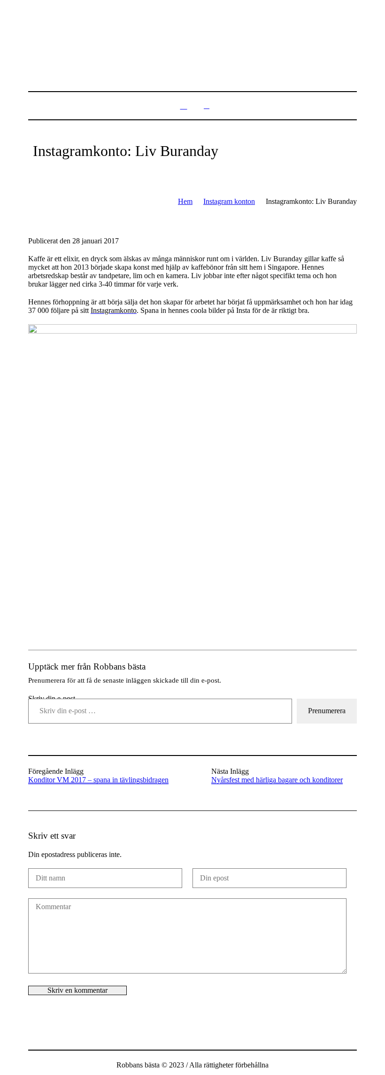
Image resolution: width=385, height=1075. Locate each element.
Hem (185, 201)
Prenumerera (327, 711)
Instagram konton (229, 201)
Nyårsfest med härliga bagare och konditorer (277, 780)
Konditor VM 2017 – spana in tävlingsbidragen (98, 780)
